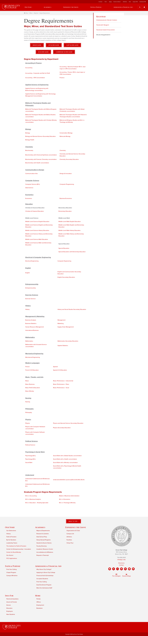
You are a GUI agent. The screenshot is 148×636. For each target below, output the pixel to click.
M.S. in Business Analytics (33, 499)
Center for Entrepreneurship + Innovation (18, 549)
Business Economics (66, 198)
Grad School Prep (41, 537)
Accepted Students (42, 579)
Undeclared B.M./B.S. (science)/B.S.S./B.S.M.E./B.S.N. (69, 480)
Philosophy (28, 412)
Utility (26, 13)
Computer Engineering (64, 261)
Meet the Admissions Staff (44, 588)
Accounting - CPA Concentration (35, 78)
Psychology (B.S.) (30, 459)
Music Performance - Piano (61, 384)
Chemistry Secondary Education (69, 159)
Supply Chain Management (66, 327)
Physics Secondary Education (62, 428)
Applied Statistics (63, 345)
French (27, 367)
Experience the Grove (75, 527)
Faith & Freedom (11, 537)
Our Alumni (9, 555)
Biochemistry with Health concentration (37, 163)
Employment (40, 605)
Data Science (29, 188)
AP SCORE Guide (53, 45)
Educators (9, 608)
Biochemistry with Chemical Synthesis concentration (41, 155)
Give (130, 1)
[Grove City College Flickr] (129, 569)
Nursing (27, 402)
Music (27, 381)
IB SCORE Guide (43, 52)
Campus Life (70, 534)
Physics (27, 423)
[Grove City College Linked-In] (133, 569)
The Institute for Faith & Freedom (16, 546)
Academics (40, 527)
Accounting (28, 68)
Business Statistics (30, 323)
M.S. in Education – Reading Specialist (36, 503)
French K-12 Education (32, 370)
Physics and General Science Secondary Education (68, 423)
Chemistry (63, 150)
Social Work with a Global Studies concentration (67, 456)
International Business (32, 330)
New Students (10, 614)
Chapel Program (11, 572)
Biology (27, 133)
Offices (30, 13)
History (27, 309)
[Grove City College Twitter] (113, 569)
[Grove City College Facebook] (109, 569)
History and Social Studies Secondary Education (72, 309)
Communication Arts (31, 173)
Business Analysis (30, 320)
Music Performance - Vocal (61, 388)
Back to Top (73, 521)
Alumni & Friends (11, 602)
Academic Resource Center (44, 549)
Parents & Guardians (12, 599)
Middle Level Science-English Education (37, 221)
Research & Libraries (42, 534)
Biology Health (29, 140)
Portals (38, 599)
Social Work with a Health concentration (65, 459)
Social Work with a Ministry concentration (65, 462)
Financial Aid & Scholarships (44, 575)
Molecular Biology (65, 136)
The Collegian (116, 576)
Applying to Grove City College (45, 572)
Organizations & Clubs (73, 530)
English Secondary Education (66, 277)
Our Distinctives (11, 530)
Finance (62, 78)
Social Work (28, 462)
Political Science (30, 445)
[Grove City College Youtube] (121, 569)
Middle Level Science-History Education (37, 230)
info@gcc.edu (121, 559)
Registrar (36, 13)
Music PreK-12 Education (32, 388)
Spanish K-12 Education (60, 370)
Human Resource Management (34, 327)
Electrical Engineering (31, 261)
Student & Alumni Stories (43, 543)
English (27, 273)
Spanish (55, 367)
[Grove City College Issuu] (125, 569)
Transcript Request (102, 25)
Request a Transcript (42, 555)
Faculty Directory (41, 546)
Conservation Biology (66, 133)
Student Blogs (126, 576)
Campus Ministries (11, 575)
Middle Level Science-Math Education (36, 239)
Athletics (125, 1)
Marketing (61, 323)
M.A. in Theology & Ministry (67, 503)
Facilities (69, 540)
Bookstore (39, 608)
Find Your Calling (11, 569)
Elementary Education (65, 211)
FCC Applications (11, 558)
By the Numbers (11, 540)
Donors (8, 605)
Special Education (63, 248)
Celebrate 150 (142, 1)
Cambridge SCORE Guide (64, 52)
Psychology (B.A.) (30, 456)
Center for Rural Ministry (13, 552)
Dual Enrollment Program (43, 585)
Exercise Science (30, 299)
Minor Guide (37, 45)
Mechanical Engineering (32, 357)
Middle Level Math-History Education (69, 230)
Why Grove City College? (43, 569)
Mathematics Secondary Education (68, 341)
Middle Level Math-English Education (69, 221)
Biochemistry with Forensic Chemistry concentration (41, 159)
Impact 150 (135, 1)
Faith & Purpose (12, 566)
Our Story (10, 527)
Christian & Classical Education (34, 211)
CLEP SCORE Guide (72, 45)
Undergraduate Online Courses (106, 20)
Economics (28, 198)
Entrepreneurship (30, 288)
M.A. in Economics (64, 499)
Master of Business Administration (69, 496)
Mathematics (29, 341)
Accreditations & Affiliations (44, 552)
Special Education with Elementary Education (72, 252)
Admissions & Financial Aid (48, 566)
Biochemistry (29, 150)
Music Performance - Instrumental (63, 381)
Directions (121, 563)
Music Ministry (29, 391)
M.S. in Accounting (31, 496)
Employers (9, 611)
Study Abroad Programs (43, 540)
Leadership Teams (11, 543)
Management (61, 320)
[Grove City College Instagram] (117, 569)
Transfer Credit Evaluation (105, 30)
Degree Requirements (45, 13)
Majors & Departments (43, 530)
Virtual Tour (70, 543)
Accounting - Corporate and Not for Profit (37, 73)
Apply (110, 1)
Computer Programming (67, 184)
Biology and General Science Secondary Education (40, 136)
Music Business (30, 384)
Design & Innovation (66, 173)
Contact (121, 565)
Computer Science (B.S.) (32, 184)
